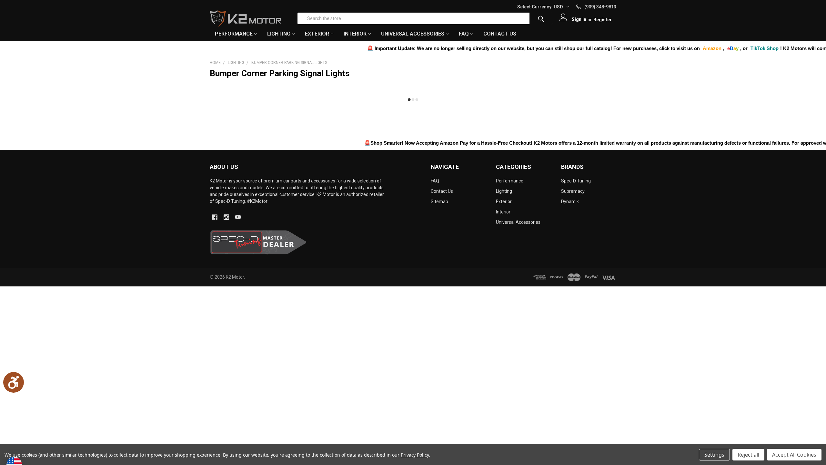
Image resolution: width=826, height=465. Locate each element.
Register (602, 19)
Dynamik (570, 201)
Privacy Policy (415, 455)
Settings (714, 454)
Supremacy (573, 191)
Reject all (748, 454)
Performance (509, 180)
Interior (503, 211)
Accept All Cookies (794, 454)
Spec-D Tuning (576, 180)
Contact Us (499, 34)
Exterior (504, 201)
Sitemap (439, 201)
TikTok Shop (742, 48)
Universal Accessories (518, 222)
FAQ (464, 34)
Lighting (504, 191)
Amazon (689, 48)
